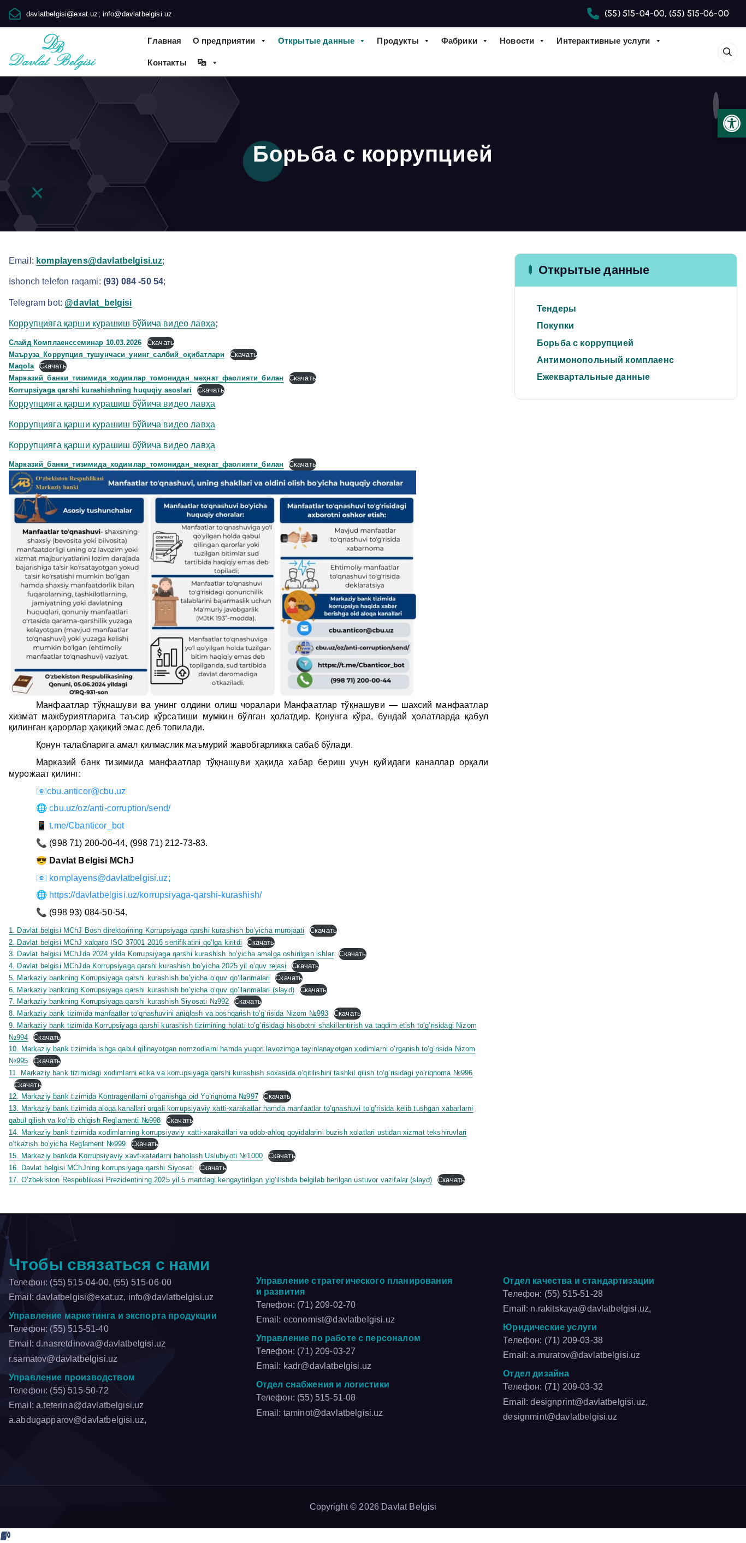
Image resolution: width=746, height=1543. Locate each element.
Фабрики (459, 40)
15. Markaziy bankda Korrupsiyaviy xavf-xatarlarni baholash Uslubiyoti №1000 (136, 1156)
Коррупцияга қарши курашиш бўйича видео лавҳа (112, 323)
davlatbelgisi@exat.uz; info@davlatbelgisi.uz (99, 14)
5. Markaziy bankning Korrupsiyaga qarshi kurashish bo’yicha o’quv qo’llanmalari (139, 978)
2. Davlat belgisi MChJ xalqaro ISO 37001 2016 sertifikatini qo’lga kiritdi (125, 942)
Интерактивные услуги (603, 40)
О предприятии (224, 40)
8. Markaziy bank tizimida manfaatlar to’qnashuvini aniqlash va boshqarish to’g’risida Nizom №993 (168, 1013)
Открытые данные (316, 40)
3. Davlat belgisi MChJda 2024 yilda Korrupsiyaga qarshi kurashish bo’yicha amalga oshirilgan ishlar (171, 954)
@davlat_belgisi (98, 302)
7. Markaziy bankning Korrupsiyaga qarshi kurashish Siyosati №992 (119, 1001)
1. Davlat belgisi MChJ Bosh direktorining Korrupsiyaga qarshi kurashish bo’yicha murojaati (156, 930)
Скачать (160, 342)
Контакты (166, 62)
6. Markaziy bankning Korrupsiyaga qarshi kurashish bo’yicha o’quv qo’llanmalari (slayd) (151, 990)
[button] (732, 123)
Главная (164, 40)
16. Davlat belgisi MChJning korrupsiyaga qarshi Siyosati (101, 1168)
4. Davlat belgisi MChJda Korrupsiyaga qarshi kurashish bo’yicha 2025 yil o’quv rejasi (148, 966)
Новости (517, 40)
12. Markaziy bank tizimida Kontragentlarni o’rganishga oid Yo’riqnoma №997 (133, 1096)
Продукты (397, 40)
